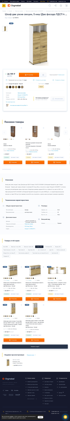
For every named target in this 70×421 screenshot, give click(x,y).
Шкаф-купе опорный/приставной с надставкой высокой (12, 284)
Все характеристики (10, 101)
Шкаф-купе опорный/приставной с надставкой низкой (34, 284)
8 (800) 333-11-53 (55, 413)
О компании (47, 392)
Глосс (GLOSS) (54, 150)
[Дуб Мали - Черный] (19, 87)
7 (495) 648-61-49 (55, 411)
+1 (12, 278)
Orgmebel (9, 379)
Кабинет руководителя (32, 381)
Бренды (61, 392)
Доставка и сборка (49, 381)
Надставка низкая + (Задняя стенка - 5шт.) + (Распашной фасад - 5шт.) (57, 284)
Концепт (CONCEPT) (23, 95)
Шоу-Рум (42, 1)
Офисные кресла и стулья (33, 389)
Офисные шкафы (22, 93)
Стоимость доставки (41, 80)
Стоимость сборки (59, 80)
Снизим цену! (61, 74)
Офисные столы (30, 392)
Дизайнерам (61, 381)
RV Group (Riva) (21, 97)
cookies (11, 416)
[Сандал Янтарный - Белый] (13, 87)
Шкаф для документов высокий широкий (34, 145)
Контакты (36, 1)
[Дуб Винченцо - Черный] (16, 87)
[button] (35, 62)
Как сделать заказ (14, 1)
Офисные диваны (31, 395)
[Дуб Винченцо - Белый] (7, 87)
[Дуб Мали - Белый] (10, 87)
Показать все (30, 355)
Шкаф (8, 144)
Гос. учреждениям (63, 387)
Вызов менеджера (49, 389)
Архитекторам (62, 384)
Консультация (59, 98)
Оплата (23, 1)
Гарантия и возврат (49, 400)
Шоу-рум (47, 403)
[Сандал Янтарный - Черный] (22, 87)
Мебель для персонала (32, 384)
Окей (40, 417)
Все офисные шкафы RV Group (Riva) (19, 105)
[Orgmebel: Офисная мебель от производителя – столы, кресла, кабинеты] (14, 5)
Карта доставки (62, 395)
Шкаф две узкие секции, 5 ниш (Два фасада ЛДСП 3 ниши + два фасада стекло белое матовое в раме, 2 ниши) (35, 324)
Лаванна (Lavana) (33, 151)
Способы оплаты (48, 384)
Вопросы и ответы (48, 398)
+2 (13, 139)
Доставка (29, 1)
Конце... (8, 280)
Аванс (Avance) (10, 150)
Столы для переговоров (32, 387)
